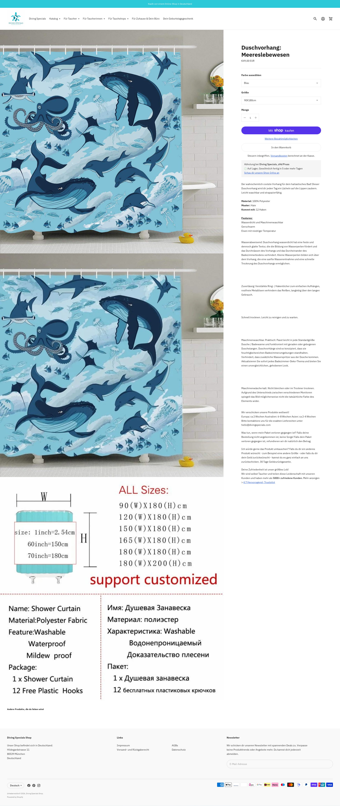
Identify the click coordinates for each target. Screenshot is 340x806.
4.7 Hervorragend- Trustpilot (259, 482)
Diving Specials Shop (34, 793)
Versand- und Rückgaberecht (133, 749)
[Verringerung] (245, 117)
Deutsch (14, 785)
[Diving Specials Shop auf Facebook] (29, 785)
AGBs (175, 745)
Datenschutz (179, 749)
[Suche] (315, 19)
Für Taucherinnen (92, 18)
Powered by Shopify (15, 797)
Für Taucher (70, 18)
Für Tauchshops (117, 18)
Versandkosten (279, 155)
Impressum (123, 745)
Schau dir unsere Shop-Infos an (261, 172)
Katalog (53, 18)
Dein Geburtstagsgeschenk (178, 18)
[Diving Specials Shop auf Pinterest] (34, 785)
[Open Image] (111, 141)
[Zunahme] (256, 117)
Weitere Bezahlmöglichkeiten (281, 138)
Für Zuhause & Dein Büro (146, 18)
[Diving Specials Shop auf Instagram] (39, 785)
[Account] (323, 19)
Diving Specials (37, 18)
